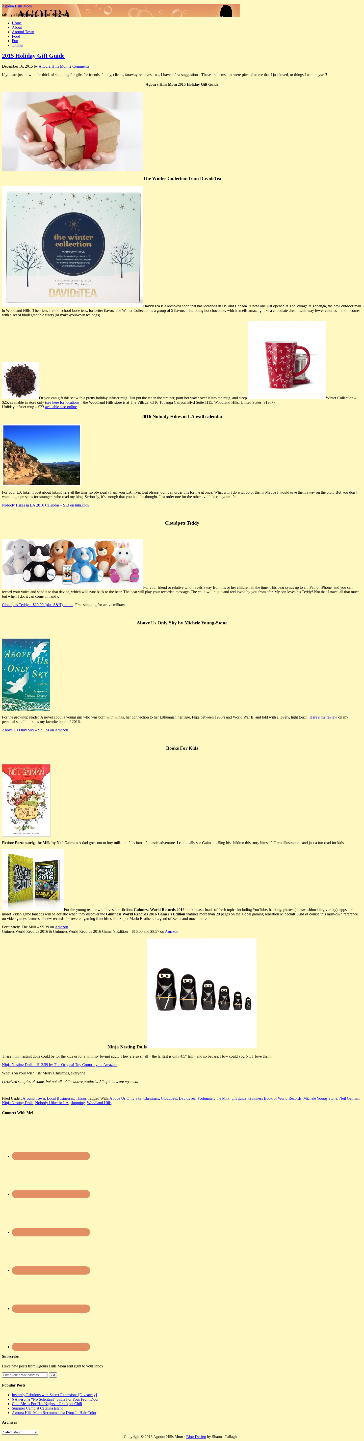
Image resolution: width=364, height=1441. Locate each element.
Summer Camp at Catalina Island (37, 1408)
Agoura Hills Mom (17, 6)
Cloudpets (169, 1098)
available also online (61, 407)
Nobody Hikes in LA (52, 1103)
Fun (15, 41)
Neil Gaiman (349, 1098)
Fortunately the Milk (214, 1098)
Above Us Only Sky (125, 1098)
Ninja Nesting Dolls (17, 1103)
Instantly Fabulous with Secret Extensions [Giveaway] (54, 1395)
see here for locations (62, 402)
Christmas (151, 1098)
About (17, 27)
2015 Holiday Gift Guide (33, 56)
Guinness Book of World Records (274, 1098)
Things (17, 45)
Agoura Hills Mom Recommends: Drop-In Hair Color (54, 1413)
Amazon (61, 927)
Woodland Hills (99, 1103)
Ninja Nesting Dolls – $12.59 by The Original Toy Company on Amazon (59, 1065)
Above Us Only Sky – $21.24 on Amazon (35, 730)
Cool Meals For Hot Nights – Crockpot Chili (47, 1404)
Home (17, 23)
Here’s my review (323, 717)
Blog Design (196, 1437)
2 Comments (79, 66)
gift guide (239, 1098)
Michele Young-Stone (320, 1098)
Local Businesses (60, 1098)
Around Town (23, 32)
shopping (78, 1103)
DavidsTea (187, 1098)
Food (16, 36)
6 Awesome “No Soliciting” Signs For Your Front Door (55, 1399)
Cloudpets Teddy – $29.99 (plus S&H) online (37, 605)
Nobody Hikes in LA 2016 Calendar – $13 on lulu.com (45, 505)
